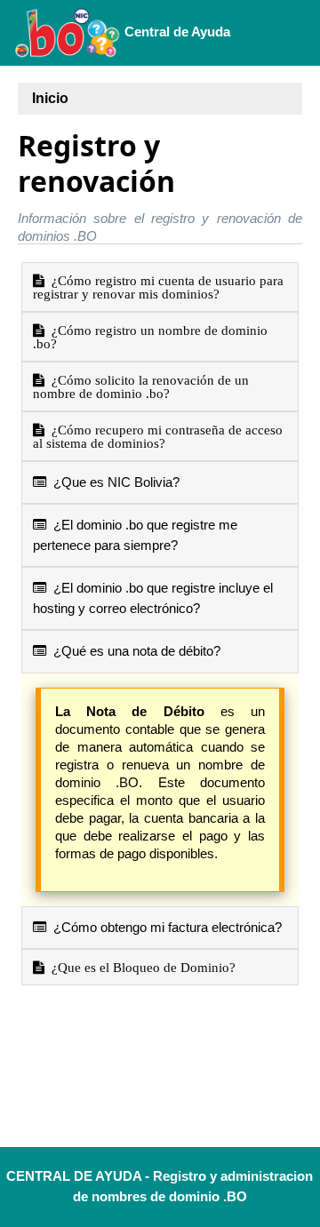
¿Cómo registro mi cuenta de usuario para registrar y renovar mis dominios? (158, 287)
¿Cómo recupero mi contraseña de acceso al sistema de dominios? (158, 436)
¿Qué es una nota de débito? (133, 650)
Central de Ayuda (175, 31)
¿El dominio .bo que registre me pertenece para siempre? (135, 535)
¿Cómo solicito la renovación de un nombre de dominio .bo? (141, 386)
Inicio (50, 98)
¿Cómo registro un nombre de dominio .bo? (150, 336)
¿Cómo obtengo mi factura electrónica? (164, 927)
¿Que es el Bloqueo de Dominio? (140, 967)
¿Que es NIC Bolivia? (113, 482)
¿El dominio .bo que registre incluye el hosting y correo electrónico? (153, 598)
